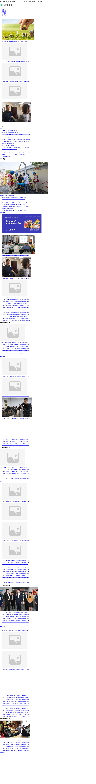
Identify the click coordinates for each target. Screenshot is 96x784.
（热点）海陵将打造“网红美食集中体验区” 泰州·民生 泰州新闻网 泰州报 (15, 441)
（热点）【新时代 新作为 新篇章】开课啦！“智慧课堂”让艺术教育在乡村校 (15, 738)
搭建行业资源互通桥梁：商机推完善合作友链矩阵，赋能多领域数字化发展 (15, 137)
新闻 (3, 9)
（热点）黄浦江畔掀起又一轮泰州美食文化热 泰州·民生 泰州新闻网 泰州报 (15, 469)
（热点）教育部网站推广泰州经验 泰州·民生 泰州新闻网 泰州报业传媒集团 (15, 734)
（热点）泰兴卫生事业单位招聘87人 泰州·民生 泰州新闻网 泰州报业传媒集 (15, 618)
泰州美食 (4, 12)
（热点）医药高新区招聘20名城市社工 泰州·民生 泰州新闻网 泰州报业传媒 (15, 616)
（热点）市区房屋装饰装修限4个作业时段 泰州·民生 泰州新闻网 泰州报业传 (15, 353)
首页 (3, 8)
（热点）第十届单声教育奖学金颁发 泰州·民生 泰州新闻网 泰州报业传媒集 (15, 725)
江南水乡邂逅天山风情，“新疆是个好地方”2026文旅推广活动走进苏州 (14, 202)
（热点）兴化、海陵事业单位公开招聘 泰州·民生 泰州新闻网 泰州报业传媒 (15, 562)
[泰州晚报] (7, 6)
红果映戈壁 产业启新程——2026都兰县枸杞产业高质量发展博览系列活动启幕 (16, 139)
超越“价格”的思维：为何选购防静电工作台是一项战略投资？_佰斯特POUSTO (16, 141)
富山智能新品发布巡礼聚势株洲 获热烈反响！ (10, 132)
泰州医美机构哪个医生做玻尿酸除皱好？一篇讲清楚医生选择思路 (14, 204)
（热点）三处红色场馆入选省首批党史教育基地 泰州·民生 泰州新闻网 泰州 (15, 766)
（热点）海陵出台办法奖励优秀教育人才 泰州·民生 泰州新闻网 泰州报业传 (15, 732)
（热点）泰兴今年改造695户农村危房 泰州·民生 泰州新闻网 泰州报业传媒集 (15, 316)
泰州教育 (4, 14)
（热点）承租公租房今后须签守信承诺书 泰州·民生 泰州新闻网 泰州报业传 (15, 307)
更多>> (1, 128)
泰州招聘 (4, 13)
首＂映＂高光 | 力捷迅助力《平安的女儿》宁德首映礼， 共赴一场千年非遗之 (16, 147)
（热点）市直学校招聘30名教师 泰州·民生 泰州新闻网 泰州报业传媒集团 (15, 564)
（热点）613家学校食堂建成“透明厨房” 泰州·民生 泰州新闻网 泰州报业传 (15, 303)
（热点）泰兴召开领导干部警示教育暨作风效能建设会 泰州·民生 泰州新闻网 (15, 730)
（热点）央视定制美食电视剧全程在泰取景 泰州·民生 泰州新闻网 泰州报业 (15, 443)
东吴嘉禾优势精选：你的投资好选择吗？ (9, 149)
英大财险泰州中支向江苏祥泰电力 (8, 208)
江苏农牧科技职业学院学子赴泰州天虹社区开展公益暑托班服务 (13, 199)
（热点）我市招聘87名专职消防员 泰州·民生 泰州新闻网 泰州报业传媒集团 (15, 582)
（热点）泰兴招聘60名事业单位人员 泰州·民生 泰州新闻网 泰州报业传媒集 (15, 569)
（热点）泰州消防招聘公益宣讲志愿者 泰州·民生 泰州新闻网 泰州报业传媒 (15, 567)
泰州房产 (4, 11)
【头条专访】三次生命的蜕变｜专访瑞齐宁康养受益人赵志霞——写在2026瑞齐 (16, 134)
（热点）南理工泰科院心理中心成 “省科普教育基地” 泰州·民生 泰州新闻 (15, 736)
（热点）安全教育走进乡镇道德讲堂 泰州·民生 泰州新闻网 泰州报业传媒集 (15, 764)
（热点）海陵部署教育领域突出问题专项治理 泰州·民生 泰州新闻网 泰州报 (15, 728)
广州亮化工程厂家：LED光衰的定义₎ (8, 145)
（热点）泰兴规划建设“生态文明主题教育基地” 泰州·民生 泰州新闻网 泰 (15, 721)
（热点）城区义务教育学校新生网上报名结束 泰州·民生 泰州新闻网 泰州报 (15, 772)
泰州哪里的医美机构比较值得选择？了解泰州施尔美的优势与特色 (14, 210)
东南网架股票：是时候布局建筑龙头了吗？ (10, 130)
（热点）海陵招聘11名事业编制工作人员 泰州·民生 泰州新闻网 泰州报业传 (15, 620)
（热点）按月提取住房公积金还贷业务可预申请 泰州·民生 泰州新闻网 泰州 (15, 348)
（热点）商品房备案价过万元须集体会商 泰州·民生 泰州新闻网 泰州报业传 (15, 314)
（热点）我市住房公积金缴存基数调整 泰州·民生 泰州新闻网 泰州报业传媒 (15, 312)
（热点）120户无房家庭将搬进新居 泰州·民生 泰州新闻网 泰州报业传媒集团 (15, 305)
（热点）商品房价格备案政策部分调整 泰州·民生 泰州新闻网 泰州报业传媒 (15, 299)
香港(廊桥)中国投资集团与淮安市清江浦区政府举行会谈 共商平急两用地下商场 (16, 206)
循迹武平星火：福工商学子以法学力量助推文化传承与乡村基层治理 (14, 154)
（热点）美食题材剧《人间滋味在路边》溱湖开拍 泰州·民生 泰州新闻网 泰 (15, 445)
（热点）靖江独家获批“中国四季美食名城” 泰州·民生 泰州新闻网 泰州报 (15, 471)
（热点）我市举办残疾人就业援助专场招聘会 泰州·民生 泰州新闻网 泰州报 (15, 573)
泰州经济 (4, 10)
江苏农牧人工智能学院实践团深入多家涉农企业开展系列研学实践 (14, 197)
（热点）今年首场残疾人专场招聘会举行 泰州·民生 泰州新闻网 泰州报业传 (15, 577)
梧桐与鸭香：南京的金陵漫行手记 (8, 143)
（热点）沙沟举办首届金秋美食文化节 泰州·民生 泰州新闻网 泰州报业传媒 (15, 478)
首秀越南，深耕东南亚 (6, 156)
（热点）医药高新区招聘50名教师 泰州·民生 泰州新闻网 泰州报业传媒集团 (15, 571)
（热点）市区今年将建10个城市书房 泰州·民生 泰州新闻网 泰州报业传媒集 (15, 301)
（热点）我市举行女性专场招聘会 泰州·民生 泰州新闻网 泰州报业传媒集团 (15, 580)
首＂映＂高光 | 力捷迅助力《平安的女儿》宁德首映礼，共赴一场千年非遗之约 (16, 152)
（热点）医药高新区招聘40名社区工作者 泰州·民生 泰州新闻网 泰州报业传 (15, 575)
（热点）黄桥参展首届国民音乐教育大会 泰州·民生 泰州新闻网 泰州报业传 (15, 719)
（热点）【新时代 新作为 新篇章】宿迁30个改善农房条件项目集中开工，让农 (16, 320)
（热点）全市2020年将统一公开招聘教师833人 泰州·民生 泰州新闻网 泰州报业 (16, 614)
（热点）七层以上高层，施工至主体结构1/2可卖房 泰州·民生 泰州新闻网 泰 (15, 310)
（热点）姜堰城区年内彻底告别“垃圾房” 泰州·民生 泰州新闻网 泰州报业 (15, 318)
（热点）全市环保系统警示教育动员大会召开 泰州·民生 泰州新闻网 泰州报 (15, 723)
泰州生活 (4, 15)
